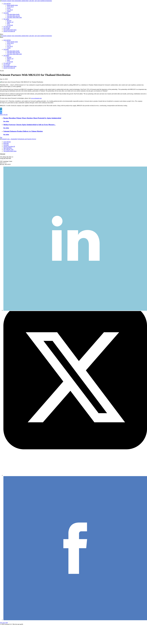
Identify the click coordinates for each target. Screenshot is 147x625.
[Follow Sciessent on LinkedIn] (75, 310)
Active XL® (10, 6)
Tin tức (2, 70)
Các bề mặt (10, 25)
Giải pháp (6, 13)
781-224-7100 (4, 622)
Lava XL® (10, 10)
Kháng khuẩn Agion (12, 5)
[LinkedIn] (73, 109)
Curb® (9, 11)
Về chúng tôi (6, 26)
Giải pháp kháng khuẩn (13, 14)
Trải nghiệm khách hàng (9, 29)
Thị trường (6, 19)
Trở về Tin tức (4, 114)
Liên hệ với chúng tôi (9, 31)
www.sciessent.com (36, 98)
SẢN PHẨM (7, 3)
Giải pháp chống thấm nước (14, 17)
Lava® (9, 8)
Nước (8, 23)
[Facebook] (73, 113)
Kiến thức (6, 143)
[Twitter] (73, 111)
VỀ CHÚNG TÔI (8, 149)
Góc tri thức (6, 28)
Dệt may (9, 20)
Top (1, 137)
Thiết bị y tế (10, 22)
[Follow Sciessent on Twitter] (75, 475)
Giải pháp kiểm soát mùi (13, 16)
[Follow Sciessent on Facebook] (75, 619)
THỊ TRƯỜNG (7, 148)
